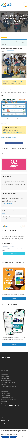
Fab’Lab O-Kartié (19, 81)
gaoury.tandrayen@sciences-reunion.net (14, 132)
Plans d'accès (3, 411)
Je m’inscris (14, 253)
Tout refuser (13, 436)
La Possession (4, 361)
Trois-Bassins (4, 367)
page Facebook (12, 137)
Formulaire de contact (5, 409)
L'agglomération (4, 391)
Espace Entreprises (5, 376)
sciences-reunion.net (7, 203)
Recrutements (4, 401)
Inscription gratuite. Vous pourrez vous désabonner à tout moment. (12, 249)
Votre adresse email (7, 243)
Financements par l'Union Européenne (9, 386)
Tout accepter (5, 436)
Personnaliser (21, 436)
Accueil (8, 23)
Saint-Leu (3, 369)
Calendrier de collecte (5, 395)
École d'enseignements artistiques (8, 382)
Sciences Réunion (10, 50)
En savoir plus (14, 344)
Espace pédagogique (5, 378)
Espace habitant (4, 374)
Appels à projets (4, 403)
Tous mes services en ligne (7, 397)
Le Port (2, 363)
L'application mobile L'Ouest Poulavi (8, 399)
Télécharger (14, 298)
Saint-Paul (3, 365)
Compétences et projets (6, 393)
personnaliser (14, 434)
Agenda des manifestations (15, 23)
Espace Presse (4, 384)
